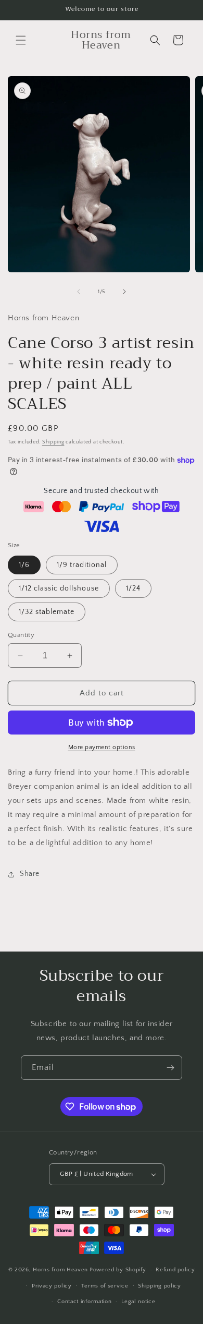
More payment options (101, 747)
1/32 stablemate (46, 612)
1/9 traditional (82, 565)
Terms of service (104, 1286)
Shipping (53, 442)
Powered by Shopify (118, 1270)
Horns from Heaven (60, 1270)
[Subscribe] (170, 1067)
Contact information (84, 1301)
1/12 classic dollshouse (59, 588)
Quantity (21, 635)
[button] (20, 40)
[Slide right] (124, 291)
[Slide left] (78, 291)
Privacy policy (52, 1286)
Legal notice (138, 1301)
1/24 (133, 588)
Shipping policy (159, 1286)
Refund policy (175, 1270)
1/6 (24, 565)
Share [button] (30, 874)
